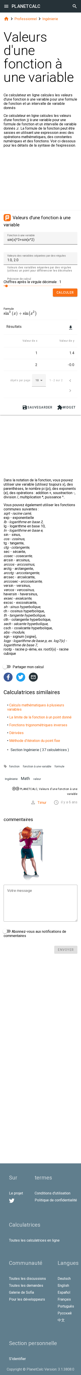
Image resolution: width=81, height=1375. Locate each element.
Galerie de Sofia (21, 1292)
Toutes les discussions (27, 1278)
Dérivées (16, 733)
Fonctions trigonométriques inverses (38, 725)
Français (64, 1299)
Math (25, 778)
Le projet (16, 1193)
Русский (65, 1313)
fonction (14, 766)
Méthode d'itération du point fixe (34, 741)
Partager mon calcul (28, 667)
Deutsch (64, 1278)
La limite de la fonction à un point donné (40, 717)
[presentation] (20, 313)
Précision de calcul (19, 278)
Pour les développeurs (27, 1299)
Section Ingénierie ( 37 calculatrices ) (40, 750)
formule (59, 766)
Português (66, 1306)
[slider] (32, 285)
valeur (37, 779)
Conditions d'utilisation (52, 1193)
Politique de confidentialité (56, 1200)
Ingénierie (50, 19)
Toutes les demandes (26, 1285)
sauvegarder (37, 407)
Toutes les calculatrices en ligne (34, 1240)
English (63, 1285)
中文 (61, 1320)
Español (64, 1292)
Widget (66, 407)
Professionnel (25, 19)
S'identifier (17, 1359)
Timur (42, 802)
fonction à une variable (37, 766)
